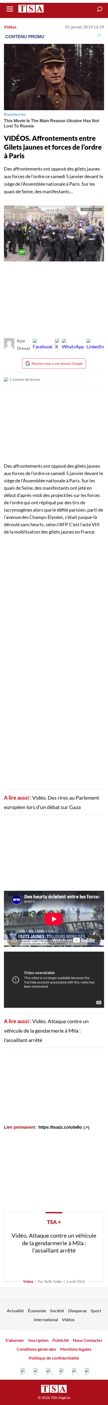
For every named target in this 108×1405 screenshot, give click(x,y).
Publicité (60, 1340)
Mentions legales (75, 1349)
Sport (96, 1310)
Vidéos (10, 27)
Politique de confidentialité (54, 1357)
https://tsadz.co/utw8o (60, 1127)
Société (57, 1310)
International (46, 1319)
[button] (99, 9)
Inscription (38, 1340)
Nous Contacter (87, 1340)
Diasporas (77, 1310)
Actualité (15, 1310)
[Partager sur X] (57, 344)
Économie (37, 1310)
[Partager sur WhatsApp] (73, 344)
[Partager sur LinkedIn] (95, 344)
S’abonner (15, 1340)
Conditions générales (36, 1349)
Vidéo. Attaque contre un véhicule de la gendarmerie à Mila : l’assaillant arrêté (46, 1030)
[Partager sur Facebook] (42, 344)
